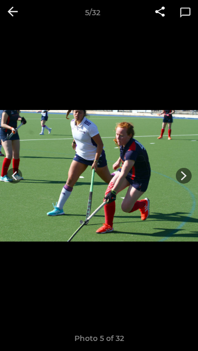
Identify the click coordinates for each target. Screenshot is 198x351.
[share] (160, 12)
